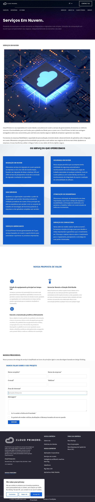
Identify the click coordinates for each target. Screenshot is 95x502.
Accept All (36, 494)
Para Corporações (73, 444)
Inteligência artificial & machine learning (54, 460)
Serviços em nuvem (50, 456)
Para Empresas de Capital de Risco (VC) (77, 448)
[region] (24, 488)
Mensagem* (12, 397)
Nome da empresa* (54, 372)
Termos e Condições (49, 499)
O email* (11, 380)
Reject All (24, 494)
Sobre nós (47, 441)
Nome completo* (14, 372)
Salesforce (47, 465)
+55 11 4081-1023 (8, 464)
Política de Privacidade (33, 499)
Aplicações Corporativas (51, 453)
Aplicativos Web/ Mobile (51, 472)
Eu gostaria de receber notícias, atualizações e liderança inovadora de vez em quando (38, 417)
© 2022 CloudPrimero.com (18, 499)
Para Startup (72, 441)
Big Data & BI (48, 469)
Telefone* (51, 380)
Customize (12, 494)
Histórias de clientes (50, 444)
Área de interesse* (14, 388)
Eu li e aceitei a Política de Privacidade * (23, 413)
